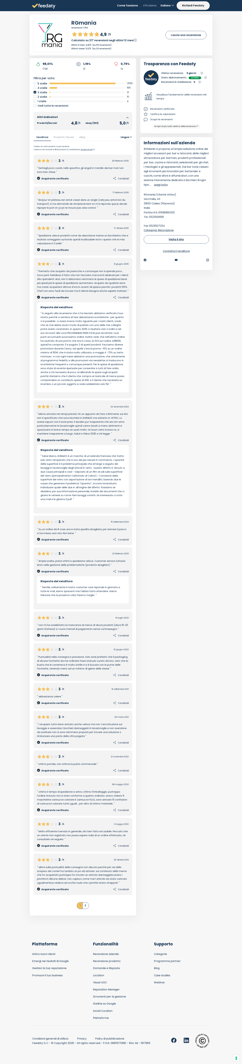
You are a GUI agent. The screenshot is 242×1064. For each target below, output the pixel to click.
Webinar (159, 982)
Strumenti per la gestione (109, 996)
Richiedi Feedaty (193, 5)
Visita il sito (176, 239)
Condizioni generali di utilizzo (50, 1039)
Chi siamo (150, 5)
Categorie (160, 954)
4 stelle (42, 88)
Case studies (162, 975)
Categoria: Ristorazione (159, 230)
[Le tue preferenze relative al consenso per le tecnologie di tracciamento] (236, 1058)
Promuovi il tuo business (47, 975)
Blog (157, 968)
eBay (82, 137)
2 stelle (42, 97)
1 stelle (42, 101)
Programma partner (167, 961)
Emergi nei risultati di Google (50, 961)
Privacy (82, 1039)
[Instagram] (207, 260)
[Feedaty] (43, 6)
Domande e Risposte (106, 968)
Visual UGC (100, 982)
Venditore (42, 137)
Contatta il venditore (176, 251)
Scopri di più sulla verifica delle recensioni (175, 126)
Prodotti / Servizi (64, 137)
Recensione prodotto (107, 961)
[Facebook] (145, 260)
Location (98, 975)
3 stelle (42, 92)
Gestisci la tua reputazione (49, 968)
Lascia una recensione (186, 35)
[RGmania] (50, 35)
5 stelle (42, 83)
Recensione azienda (106, 954)
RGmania (83, 22)
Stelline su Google (104, 1004)
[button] (176, 97)
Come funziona (127, 5)
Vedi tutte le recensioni (53, 106)
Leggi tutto (161, 185)
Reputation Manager (106, 989)
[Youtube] (176, 260)
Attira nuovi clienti (43, 954)
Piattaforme (101, 1018)
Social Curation (102, 1011)
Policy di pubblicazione (109, 1039)
